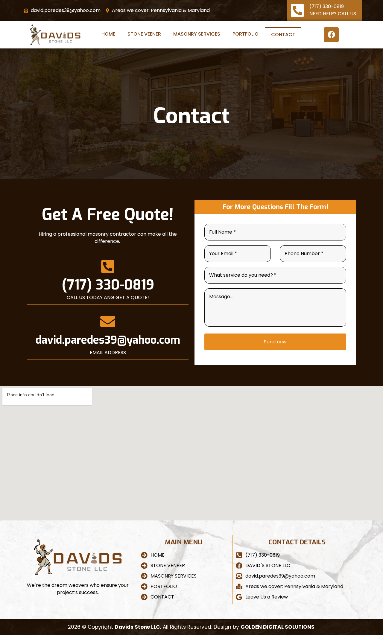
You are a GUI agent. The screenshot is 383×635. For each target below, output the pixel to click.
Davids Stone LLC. (138, 627)
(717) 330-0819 (326, 6)
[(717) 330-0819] (297, 10)
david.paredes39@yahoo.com (108, 340)
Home (108, 34)
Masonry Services (196, 34)
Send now (275, 341)
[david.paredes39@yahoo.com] (107, 321)
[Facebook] (331, 34)
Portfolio (245, 34)
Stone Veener (144, 34)
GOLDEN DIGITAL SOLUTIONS (277, 627)
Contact (283, 34)
